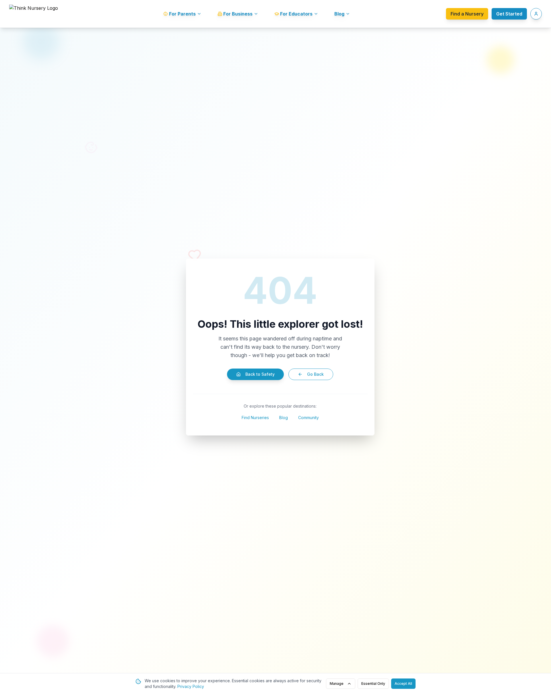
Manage (337, 683)
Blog (283, 417)
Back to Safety (260, 374)
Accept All (403, 683)
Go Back (315, 374)
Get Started (509, 14)
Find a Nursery (467, 14)
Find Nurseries (255, 417)
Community (308, 417)
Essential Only (373, 683)
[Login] (536, 14)
